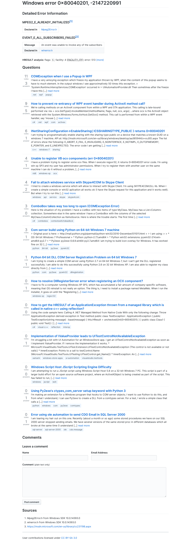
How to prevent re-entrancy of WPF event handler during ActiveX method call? (88, 103)
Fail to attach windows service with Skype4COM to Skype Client (77, 182)
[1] (71, 21)
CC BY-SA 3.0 (69, 537)
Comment (28, 464)
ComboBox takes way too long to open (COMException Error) (75, 206)
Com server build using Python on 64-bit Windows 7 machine (75, 230)
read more (53, 90)
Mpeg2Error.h (49, 29)
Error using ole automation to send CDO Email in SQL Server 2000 (78, 414)
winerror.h (47, 50)
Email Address (99, 452)
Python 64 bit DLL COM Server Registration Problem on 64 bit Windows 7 (84, 257)
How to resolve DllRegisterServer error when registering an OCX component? (87, 281)
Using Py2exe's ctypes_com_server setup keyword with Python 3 (78, 391)
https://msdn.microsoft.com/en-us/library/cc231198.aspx (59, 526)
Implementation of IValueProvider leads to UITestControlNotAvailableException (88, 336)
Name (25, 452)
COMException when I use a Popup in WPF (61, 76)
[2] (77, 36)
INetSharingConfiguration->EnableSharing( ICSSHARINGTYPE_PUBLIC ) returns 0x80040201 (98, 131)
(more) (100, 59)
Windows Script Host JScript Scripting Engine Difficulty (71, 367)
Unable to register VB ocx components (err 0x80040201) (72, 158)
